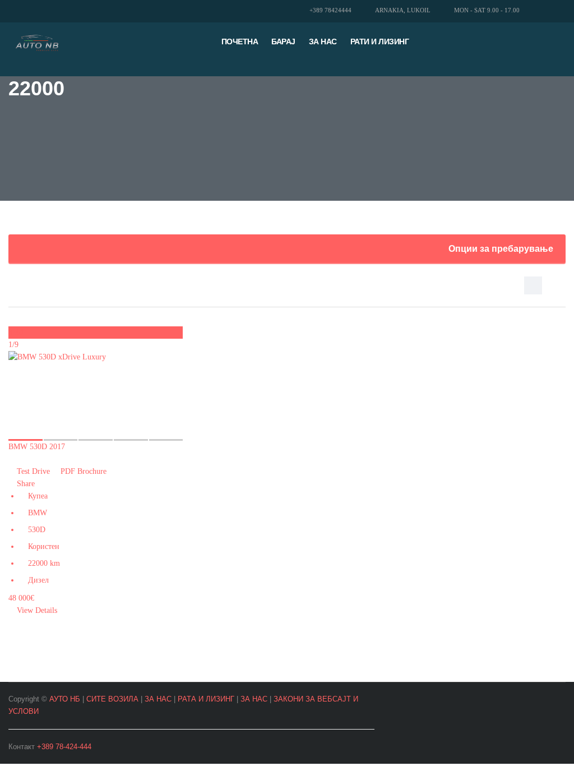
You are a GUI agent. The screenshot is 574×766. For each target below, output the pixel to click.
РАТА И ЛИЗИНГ (206, 699)
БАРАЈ (283, 41)
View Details (36, 610)
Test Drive (33, 471)
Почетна (239, 41)
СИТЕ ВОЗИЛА (112, 699)
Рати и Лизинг (379, 41)
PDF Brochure (82, 471)
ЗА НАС (158, 699)
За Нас (323, 41)
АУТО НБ (64, 699)
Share (25, 483)
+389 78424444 (330, 10)
